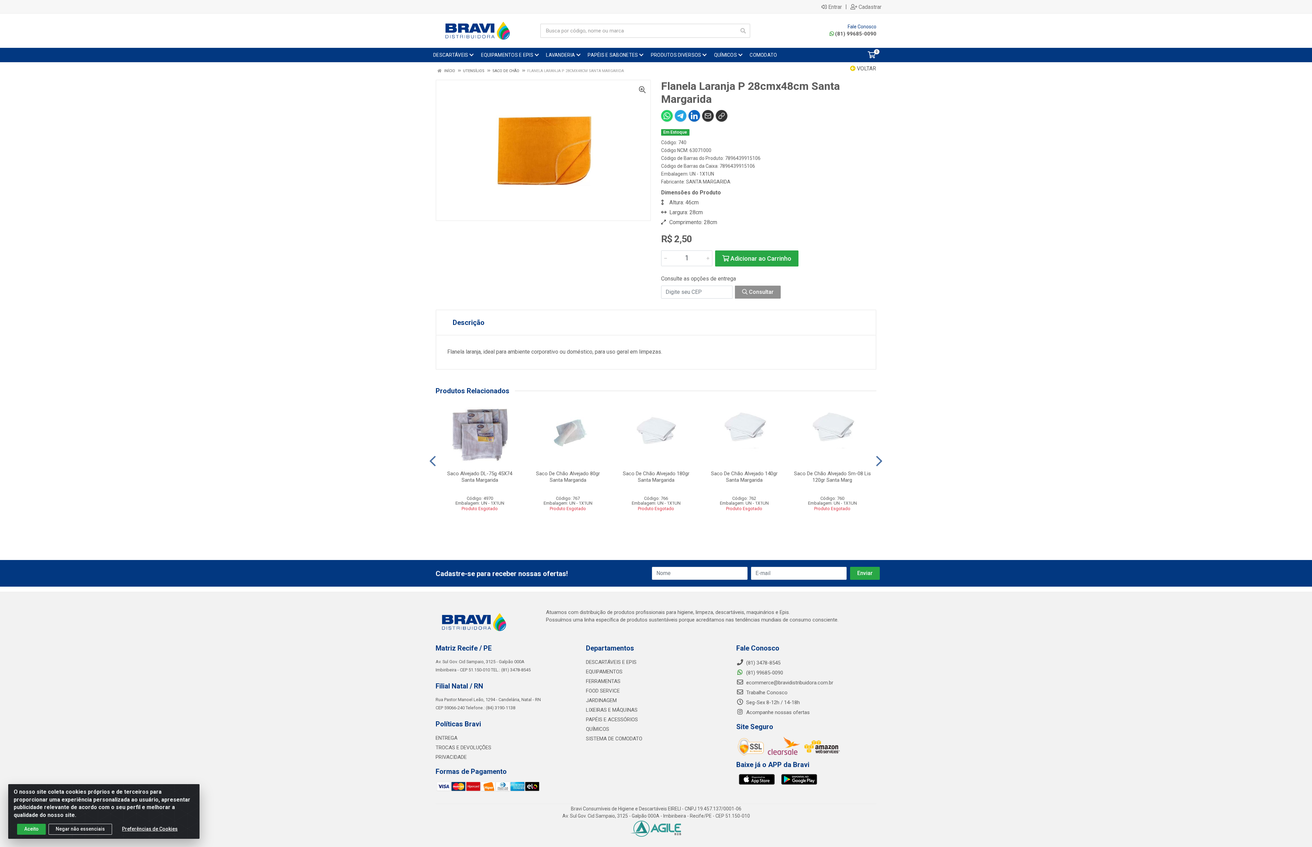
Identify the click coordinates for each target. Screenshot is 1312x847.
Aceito (31, 829)
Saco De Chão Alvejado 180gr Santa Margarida (656, 476)
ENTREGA (446, 738)
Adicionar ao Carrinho (760, 258)
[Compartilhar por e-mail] (708, 116)
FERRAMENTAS (603, 681)
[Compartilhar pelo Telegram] (680, 116)
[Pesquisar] (743, 31)
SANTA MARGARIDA (708, 182)
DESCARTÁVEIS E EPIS (611, 662)
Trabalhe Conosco (766, 692)
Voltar (866, 68)
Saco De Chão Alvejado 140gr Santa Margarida (744, 476)
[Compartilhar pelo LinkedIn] (694, 116)
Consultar (761, 292)
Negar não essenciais (80, 829)
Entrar (835, 7)
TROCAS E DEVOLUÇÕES (463, 747)
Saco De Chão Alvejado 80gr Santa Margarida (568, 476)
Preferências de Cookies (150, 829)
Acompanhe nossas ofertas (777, 712)
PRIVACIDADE (451, 757)
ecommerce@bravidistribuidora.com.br (789, 683)
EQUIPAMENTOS (604, 672)
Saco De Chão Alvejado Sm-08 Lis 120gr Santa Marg (832, 476)
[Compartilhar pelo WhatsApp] (667, 116)
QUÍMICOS (597, 729)
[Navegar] (433, 461)
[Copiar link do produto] (721, 116)
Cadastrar (870, 7)
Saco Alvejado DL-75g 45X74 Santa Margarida (479, 476)
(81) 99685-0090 (855, 34)
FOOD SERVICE (603, 691)
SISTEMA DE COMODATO (614, 739)
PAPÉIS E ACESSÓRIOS (612, 719)
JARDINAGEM (601, 700)
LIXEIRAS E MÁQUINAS (612, 710)
